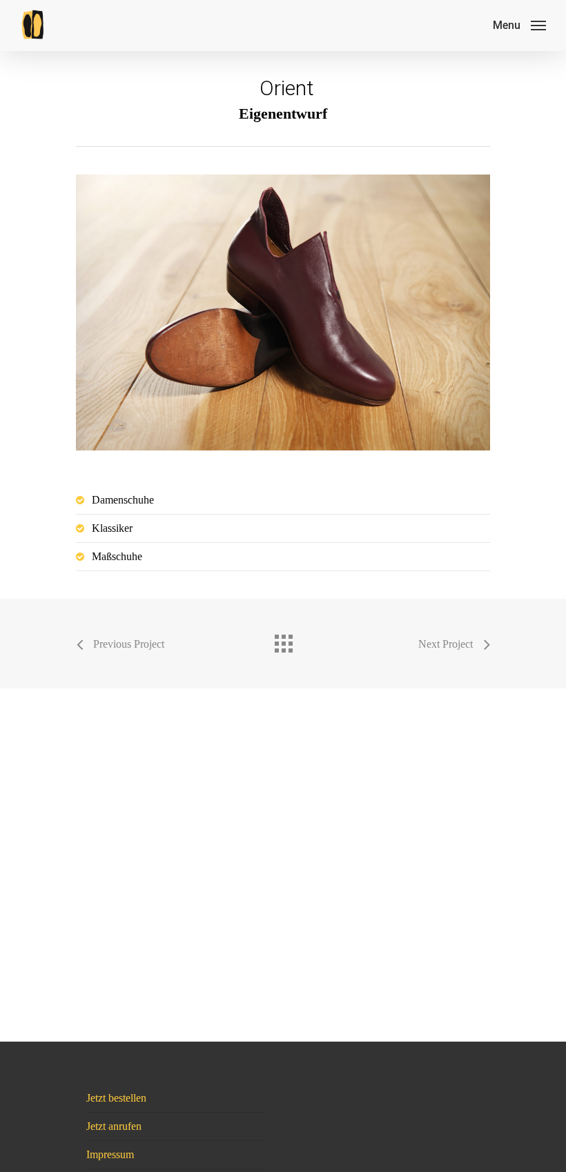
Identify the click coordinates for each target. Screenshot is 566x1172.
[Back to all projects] (283, 640)
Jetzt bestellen (116, 1098)
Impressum (110, 1154)
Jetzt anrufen (114, 1126)
